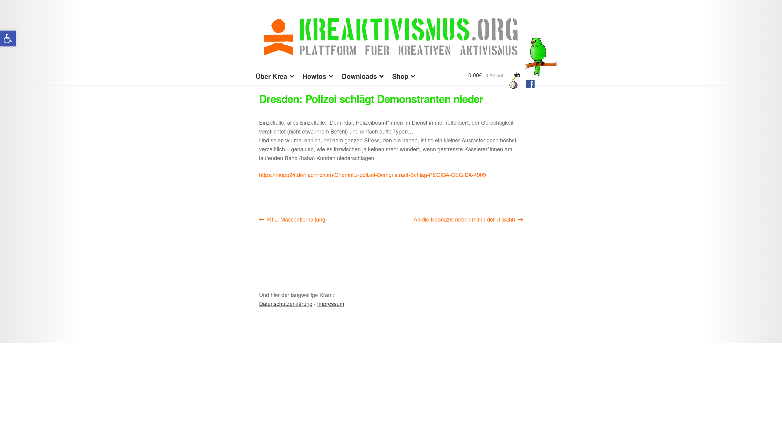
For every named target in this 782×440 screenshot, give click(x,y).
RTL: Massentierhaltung (296, 219)
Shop (400, 76)
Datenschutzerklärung (285, 303)
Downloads (359, 76)
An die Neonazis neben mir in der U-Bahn (464, 219)
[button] (8, 38)
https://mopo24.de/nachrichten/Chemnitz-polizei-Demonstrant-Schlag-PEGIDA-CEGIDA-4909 (372, 174)
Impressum (330, 303)
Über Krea (271, 76)
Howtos (314, 76)
